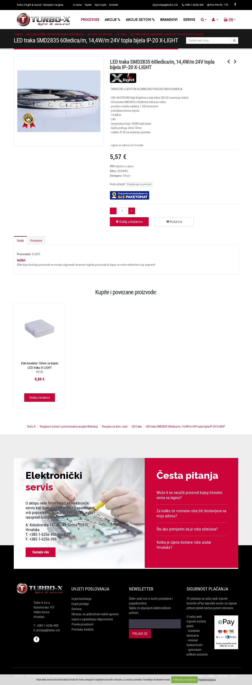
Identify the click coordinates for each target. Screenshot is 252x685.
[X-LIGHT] (174, 78)
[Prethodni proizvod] (228, 62)
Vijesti (88, 4)
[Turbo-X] (40, 589)
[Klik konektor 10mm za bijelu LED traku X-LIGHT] (39, 328)
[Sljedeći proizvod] (235, 62)
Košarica (175, 222)
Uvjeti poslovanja (90, 589)
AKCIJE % (112, 19)
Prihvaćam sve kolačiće (184, 679)
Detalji (20, 240)
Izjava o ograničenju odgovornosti (92, 619)
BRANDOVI (169, 19)
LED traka (121, 34)
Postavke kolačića (82, 629)
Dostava (76, 609)
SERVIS (189, 19)
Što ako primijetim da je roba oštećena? (187, 529)
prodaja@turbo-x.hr (167, 4)
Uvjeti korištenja (81, 599)
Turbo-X (18, 34)
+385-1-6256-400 (193, 4)
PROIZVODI (90, 19)
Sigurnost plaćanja (207, 589)
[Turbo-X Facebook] (235, 4)
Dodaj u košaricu (131, 222)
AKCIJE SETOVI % (140, 19)
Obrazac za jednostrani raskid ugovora (95, 614)
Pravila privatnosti (82, 624)
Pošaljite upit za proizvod (139, 184)
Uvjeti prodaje (80, 604)
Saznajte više (40, 552)
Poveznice (36, 240)
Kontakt (113, 4)
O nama (77, 4)
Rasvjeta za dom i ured (99, 34)
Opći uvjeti (100, 4)
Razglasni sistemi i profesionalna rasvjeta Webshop (55, 34)
